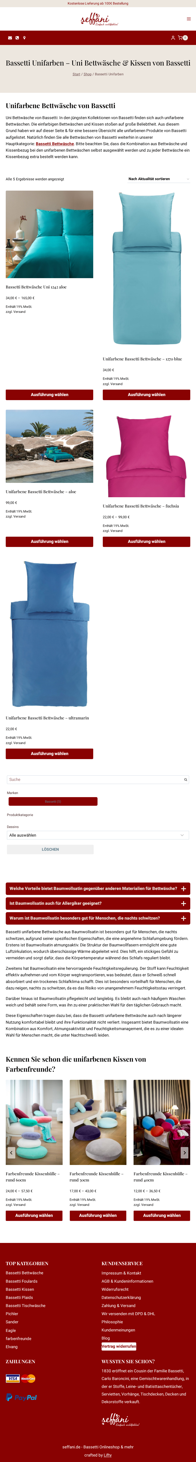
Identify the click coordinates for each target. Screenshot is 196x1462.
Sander (12, 1322)
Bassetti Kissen (20, 1289)
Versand (19, 311)
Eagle (11, 1331)
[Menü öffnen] (190, 19)
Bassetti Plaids (19, 1298)
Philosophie (112, 1322)
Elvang (12, 1347)
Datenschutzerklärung (121, 1298)
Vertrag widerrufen (119, 1346)
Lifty (108, 1455)
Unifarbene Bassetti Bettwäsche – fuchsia (141, 505)
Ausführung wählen (49, 395)
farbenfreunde (18, 1339)
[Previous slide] (11, 1153)
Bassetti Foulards (22, 1281)
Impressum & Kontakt (121, 1273)
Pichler (12, 1314)
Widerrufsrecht (115, 1289)
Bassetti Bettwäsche (55, 144)
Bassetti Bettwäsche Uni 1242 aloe (36, 286)
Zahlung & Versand (119, 1306)
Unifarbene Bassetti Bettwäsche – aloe (41, 491)
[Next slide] (184, 1153)
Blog (106, 1338)
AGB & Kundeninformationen (127, 1281)
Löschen (50, 849)
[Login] (173, 38)
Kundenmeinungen (118, 1330)
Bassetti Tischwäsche (25, 1306)
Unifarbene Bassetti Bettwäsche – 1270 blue (142, 358)
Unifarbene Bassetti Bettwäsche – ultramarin (47, 717)
